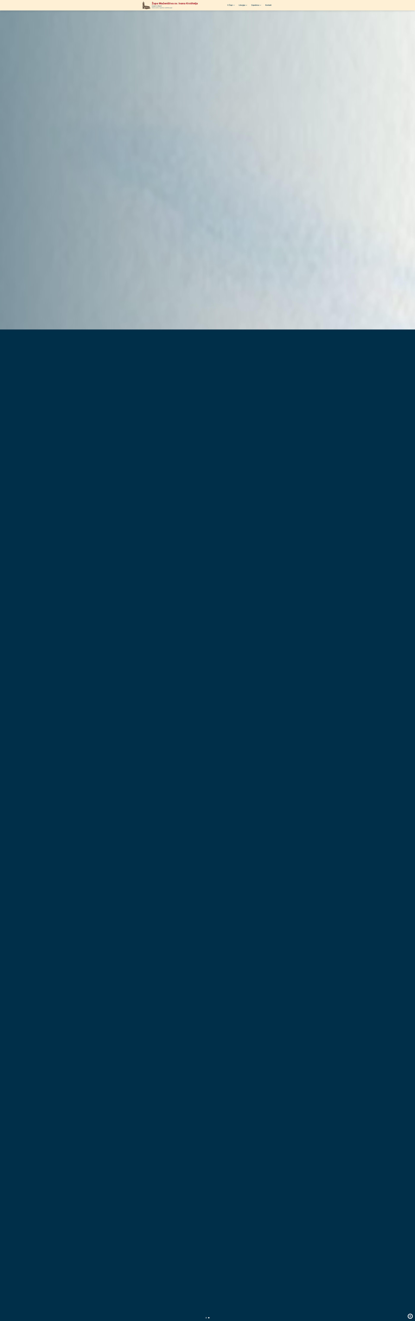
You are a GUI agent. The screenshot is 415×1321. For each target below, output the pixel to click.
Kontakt (268, 5)
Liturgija (242, 5)
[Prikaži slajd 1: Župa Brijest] (206, 1317)
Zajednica (255, 5)
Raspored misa (151, 1311)
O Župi (230, 5)
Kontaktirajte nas (174, 1311)
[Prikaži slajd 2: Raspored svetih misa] (208, 1317)
